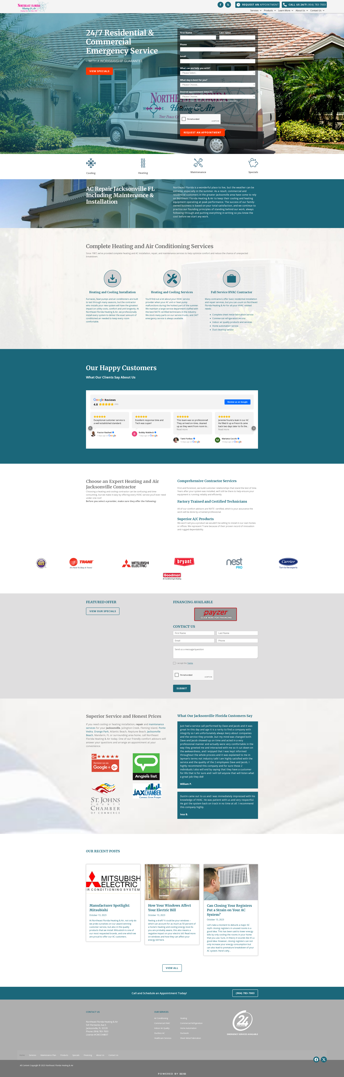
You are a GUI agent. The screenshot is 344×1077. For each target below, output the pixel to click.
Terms (197, 107)
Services (32, 1055)
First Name (186, 32)
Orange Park (101, 731)
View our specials (102, 611)
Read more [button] (99, 429)
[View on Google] (93, 440)
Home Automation (188, 1028)
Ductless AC (159, 1033)
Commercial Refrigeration (191, 1023)
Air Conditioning (161, 1018)
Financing (88, 1055)
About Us (100, 1055)
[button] (257, 10)
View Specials (99, 71)
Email (183, 56)
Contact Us (113, 1055)
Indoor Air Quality (161, 1028)
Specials (75, 1055)
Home (22, 1055)
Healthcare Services (162, 1038)
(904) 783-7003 (245, 993)
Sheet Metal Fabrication (190, 1038)
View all (172, 968)
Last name (225, 32)
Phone (183, 44)
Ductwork (184, 1033)
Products (64, 1055)
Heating (183, 1018)
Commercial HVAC (162, 1023)
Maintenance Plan (48, 1055)
